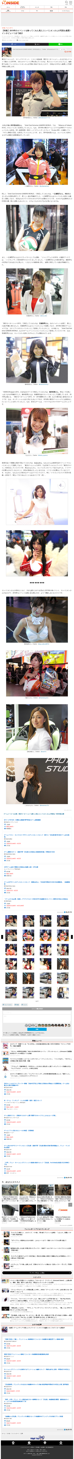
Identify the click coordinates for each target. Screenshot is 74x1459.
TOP (37, 1438)
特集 (17, 1005)
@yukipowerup (44, 186)
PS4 (66, 7)
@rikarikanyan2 (43, 698)
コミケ (25, 1005)
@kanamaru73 (44, 805)
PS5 (51, 7)
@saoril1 (43, 751)
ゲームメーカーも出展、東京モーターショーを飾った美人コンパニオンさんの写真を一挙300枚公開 (34, 814)
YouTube (60, 1444)
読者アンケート (8, 11)
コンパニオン (8, 1005)
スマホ (22, 10)
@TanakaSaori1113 (44, 118)
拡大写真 (69, 51)
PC (37, 10)
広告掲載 (37, 1447)
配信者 (51, 10)
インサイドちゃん (66, 10)
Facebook (29, 1444)
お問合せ (32, 1447)
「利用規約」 (23, 1035)
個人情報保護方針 (49, 1447)
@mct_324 (43, 316)
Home (13, 1444)
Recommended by (64, 1225)
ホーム (8, 7)
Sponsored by (60, 912)
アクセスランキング (22, 7)
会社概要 (43, 1447)
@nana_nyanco (42, 455)
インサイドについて (25, 1447)
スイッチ (37, 7)
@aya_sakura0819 (43, 644)
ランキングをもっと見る (37, 1273)
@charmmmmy (43, 384)
